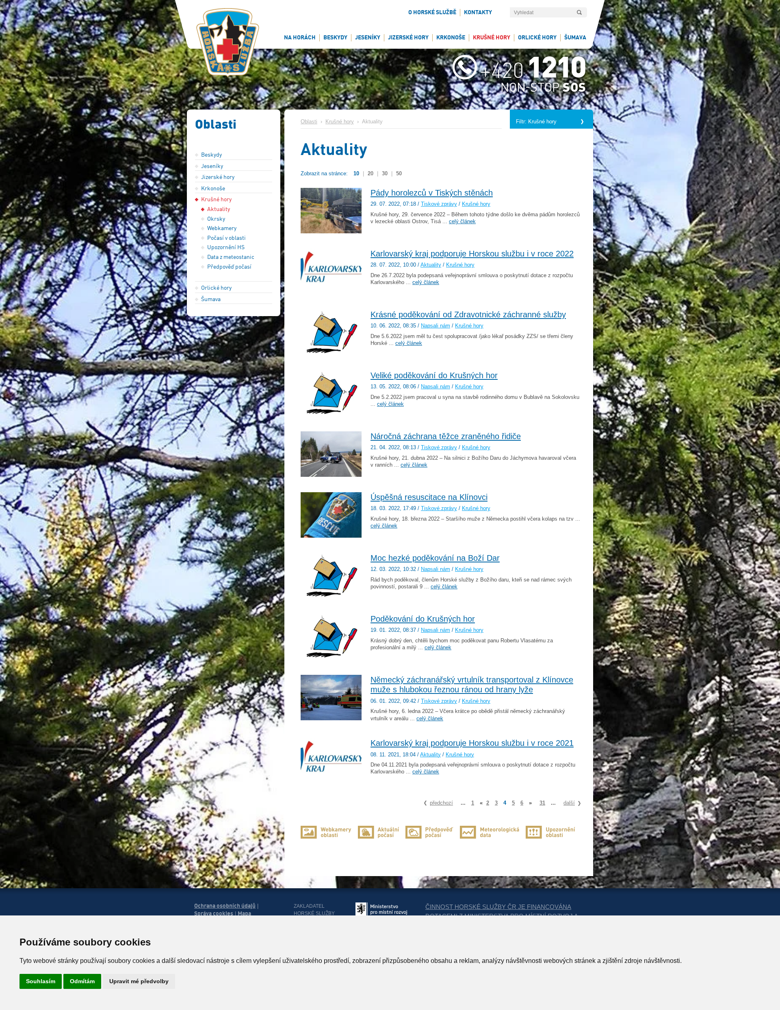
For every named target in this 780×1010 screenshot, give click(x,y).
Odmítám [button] (82, 981)
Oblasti (309, 122)
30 (385, 173)
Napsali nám (435, 326)
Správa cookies (213, 913)
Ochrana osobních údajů (225, 905)
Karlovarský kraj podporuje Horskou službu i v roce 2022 (472, 253)
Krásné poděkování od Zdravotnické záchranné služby (468, 314)
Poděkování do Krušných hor (422, 618)
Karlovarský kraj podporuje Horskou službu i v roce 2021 (472, 743)
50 (399, 173)
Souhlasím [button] (40, 981)
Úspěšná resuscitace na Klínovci (429, 497)
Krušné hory (339, 122)
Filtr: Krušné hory (536, 122)
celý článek (462, 221)
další (569, 803)
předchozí (441, 803)
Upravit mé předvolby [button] (139, 981)
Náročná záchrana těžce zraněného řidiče (445, 436)
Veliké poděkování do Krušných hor (434, 375)
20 (370, 173)
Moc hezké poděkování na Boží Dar (435, 557)
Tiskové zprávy (439, 204)
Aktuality (430, 265)
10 (356, 173)
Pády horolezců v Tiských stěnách (431, 192)
